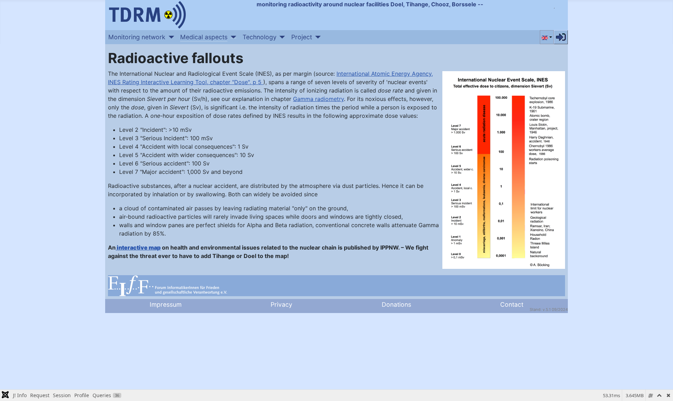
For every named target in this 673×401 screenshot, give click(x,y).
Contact (511, 304)
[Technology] (281, 37)
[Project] (316, 37)
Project (301, 37)
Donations (396, 304)
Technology (260, 37)
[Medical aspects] (231, 37)
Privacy (281, 304)
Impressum (166, 304)
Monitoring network (136, 37)
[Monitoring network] (169, 37)
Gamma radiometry (318, 98)
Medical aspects (203, 37)
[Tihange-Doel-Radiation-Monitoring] (147, 14)
